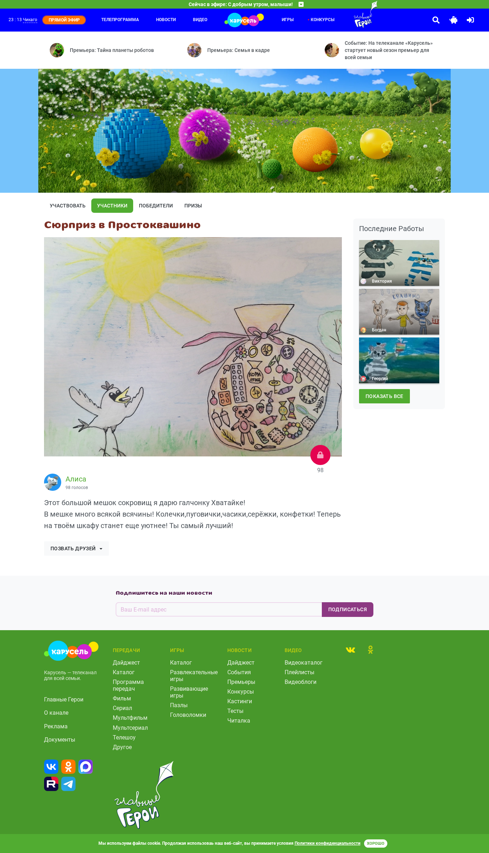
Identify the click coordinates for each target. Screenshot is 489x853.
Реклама (56, 726)
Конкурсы (322, 19)
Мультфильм (130, 717)
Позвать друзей (73, 548)
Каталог (124, 672)
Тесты (235, 711)
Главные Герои (63, 699)
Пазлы (179, 705)
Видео (200, 19)
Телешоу (124, 737)
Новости (166, 19)
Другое (122, 747)
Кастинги (239, 701)
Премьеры (241, 682)
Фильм (122, 698)
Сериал (122, 708)
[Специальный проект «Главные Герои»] (351, 14)
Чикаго (30, 19)
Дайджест (126, 662)
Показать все (384, 396)
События (239, 672)
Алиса (76, 479)
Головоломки (188, 714)
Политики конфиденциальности (327, 843)
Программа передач (128, 685)
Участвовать (68, 206)
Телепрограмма (120, 19)
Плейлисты (299, 672)
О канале (56, 712)
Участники (112, 206)
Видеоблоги (300, 682)
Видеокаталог (304, 662)
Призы (193, 206)
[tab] (350, 649)
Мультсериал (130, 727)
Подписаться (347, 609)
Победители (156, 206)
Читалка (238, 720)
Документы (59, 739)
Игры (288, 19)
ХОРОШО (375, 843)
